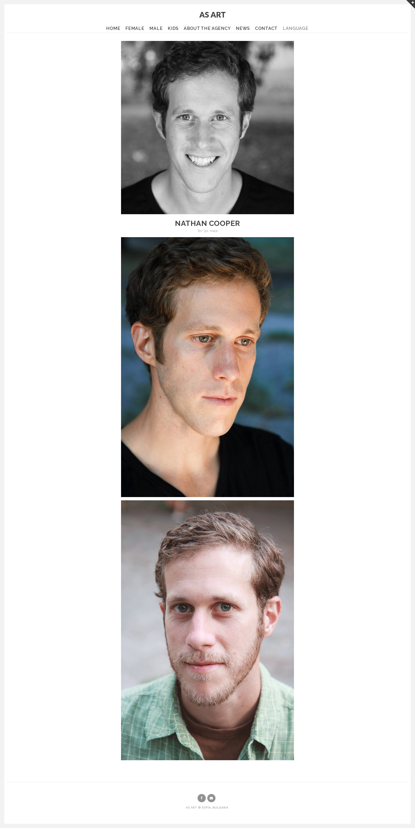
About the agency (207, 28)
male (214, 231)
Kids (173, 28)
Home (113, 28)
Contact (266, 28)
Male (156, 28)
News (243, 28)
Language (295, 28)
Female (134, 28)
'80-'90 (202, 231)
